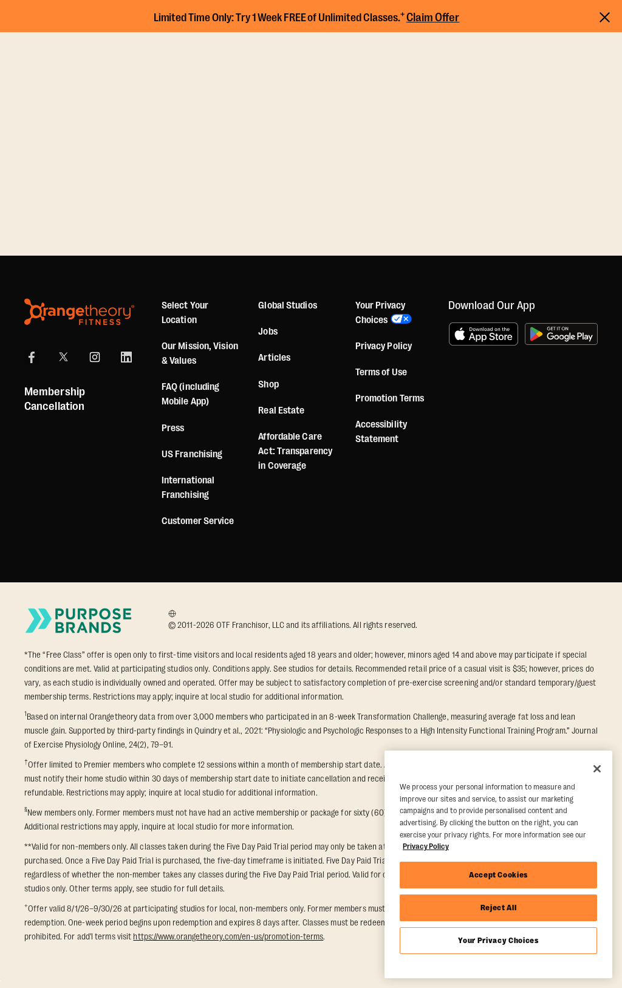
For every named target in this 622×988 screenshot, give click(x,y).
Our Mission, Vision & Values (200, 353)
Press (173, 428)
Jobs (267, 331)
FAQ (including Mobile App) (190, 394)
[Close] (597, 768)
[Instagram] (94, 357)
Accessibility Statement (381, 432)
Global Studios (287, 305)
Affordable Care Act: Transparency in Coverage (295, 451)
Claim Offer (433, 17)
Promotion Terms (390, 398)
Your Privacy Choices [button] (380, 312)
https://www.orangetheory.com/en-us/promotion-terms (228, 936)
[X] (63, 357)
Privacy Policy (383, 346)
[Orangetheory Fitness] (79, 311)
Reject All (498, 907)
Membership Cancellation (54, 399)
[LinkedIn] (126, 357)
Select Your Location (185, 312)
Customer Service (198, 521)
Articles (274, 357)
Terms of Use (381, 372)
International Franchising (188, 487)
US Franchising (192, 454)
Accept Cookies (498, 874)
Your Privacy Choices (498, 940)
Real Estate (281, 410)
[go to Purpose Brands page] (79, 620)
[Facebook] (31, 357)
